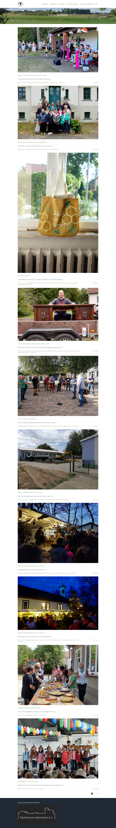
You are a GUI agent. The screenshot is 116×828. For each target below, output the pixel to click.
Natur (71, 283)
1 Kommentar (75, 426)
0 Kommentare (62, 82)
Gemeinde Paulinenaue (52, 351)
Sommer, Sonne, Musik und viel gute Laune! (32, 75)
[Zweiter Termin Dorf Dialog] (58, 386)
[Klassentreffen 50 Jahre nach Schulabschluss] (58, 112)
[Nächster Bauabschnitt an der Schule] (58, 459)
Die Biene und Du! (24, 276)
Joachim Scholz (22, 149)
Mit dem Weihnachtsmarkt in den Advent (31, 566)
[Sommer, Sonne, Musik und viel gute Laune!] (58, 49)
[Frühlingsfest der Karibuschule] (58, 748)
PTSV (50, 82)
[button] (96, 4)
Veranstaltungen (54, 82)
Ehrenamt (30, 82)
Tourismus (69, 426)
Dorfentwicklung (39, 351)
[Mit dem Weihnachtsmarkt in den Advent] (58, 533)
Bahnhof (49, 283)
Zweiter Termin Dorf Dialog (27, 419)
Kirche (50, 573)
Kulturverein (40, 82)
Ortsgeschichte (45, 149)
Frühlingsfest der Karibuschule (28, 781)
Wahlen (23, 352)
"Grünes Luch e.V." (39, 283)
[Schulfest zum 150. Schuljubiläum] (58, 675)
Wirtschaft (27, 352)
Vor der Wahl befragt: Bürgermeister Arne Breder (34, 344)
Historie (39, 149)
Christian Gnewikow (23, 426)
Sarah (21, 82)
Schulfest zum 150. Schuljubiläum (29, 708)
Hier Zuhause (66, 351)
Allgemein (45, 283)
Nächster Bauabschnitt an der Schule (30, 492)
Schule (49, 149)
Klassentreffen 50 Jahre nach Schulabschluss (32, 142)
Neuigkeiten (45, 82)
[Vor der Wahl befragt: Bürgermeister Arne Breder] (58, 314)
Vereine (77, 640)
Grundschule (35, 82)
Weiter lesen (95, 82)
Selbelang (20, 352)
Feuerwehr (45, 351)
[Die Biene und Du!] (58, 213)
